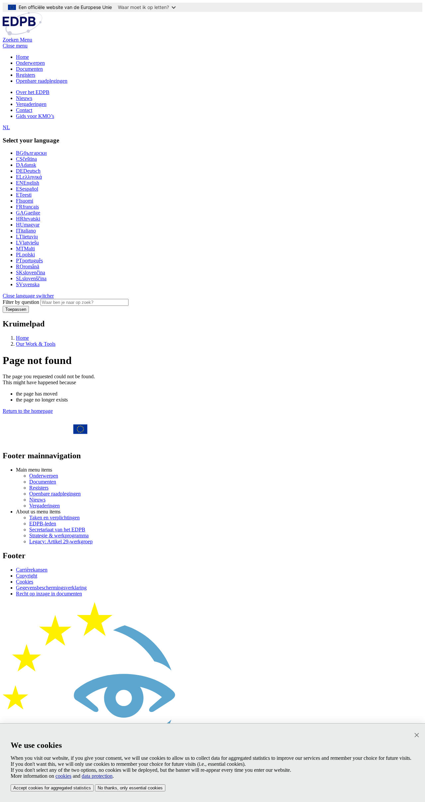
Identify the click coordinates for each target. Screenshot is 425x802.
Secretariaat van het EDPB (57, 529)
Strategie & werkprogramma (59, 535)
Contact (24, 110)
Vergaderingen (31, 104)
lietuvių (27, 236)
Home (22, 57)
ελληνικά (29, 177)
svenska (28, 284)
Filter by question (21, 302)
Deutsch (28, 171)
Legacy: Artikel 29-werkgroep (61, 541)
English (27, 183)
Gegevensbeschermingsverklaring (51, 587)
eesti (24, 195)
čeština (26, 159)
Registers (25, 75)
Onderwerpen (30, 63)
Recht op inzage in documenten (49, 593)
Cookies (24, 581)
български (31, 153)
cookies (63, 776)
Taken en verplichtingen (54, 517)
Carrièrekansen (31, 570)
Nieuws (24, 98)
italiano (26, 230)
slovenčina (30, 272)
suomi (24, 201)
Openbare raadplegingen (41, 81)
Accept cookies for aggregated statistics (52, 787)
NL (6, 127)
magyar (28, 224)
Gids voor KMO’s (35, 116)
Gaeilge (28, 213)
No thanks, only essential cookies (130, 787)
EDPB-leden (42, 523)
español (27, 189)
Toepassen (15, 309)
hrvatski (28, 219)
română (27, 266)
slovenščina (31, 278)
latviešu (27, 242)
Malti (25, 248)
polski (25, 254)
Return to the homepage (28, 411)
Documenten (29, 69)
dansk (26, 165)
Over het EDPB (32, 92)
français (27, 207)
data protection (97, 776)
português (29, 260)
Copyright (26, 576)
